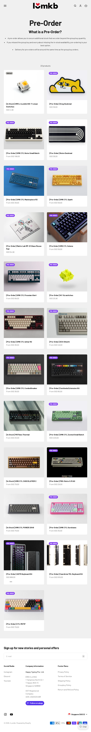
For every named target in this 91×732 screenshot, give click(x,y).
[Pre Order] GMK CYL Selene (61, 246)
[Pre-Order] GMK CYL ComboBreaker (21, 388)
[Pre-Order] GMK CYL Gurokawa (62, 527)
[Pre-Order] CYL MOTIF (16, 624)
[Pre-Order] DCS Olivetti (59, 342)
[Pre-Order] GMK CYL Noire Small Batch (22, 153)
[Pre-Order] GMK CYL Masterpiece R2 (22, 199)
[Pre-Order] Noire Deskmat (60, 153)
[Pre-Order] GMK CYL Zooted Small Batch (66, 434)
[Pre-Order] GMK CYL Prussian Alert (21, 295)
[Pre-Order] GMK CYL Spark (61, 199)
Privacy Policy (63, 672)
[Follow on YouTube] (11, 714)
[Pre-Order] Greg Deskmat (60, 104)
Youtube (7, 681)
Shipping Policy (64, 681)
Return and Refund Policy (68, 689)
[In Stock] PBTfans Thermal (18, 434)
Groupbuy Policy (64, 685)
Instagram (8, 672)
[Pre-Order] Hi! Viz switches (61, 295)
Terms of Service (65, 676)
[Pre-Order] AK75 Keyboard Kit (19, 574)
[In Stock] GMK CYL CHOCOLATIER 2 (21, 481)
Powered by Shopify (23, 723)
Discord (7, 676)
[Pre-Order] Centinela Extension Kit (64, 388)
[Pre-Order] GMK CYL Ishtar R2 (19, 342)
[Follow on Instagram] (5, 714)
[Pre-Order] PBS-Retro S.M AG (62, 481)
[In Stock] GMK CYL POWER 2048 (20, 527)
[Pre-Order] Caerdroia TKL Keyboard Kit (66, 574)
